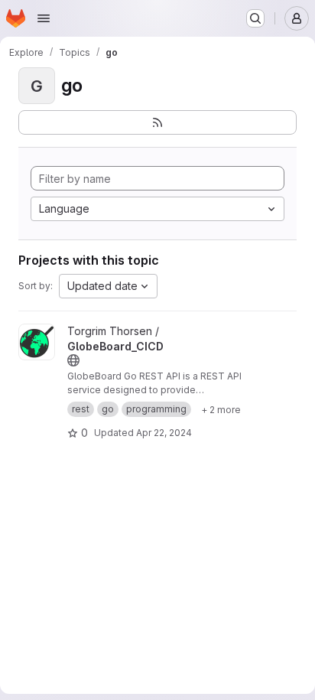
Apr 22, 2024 (164, 432)
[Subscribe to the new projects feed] (157, 122)
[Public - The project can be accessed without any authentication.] (73, 360)
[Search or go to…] (255, 18)
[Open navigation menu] (43, 18)
